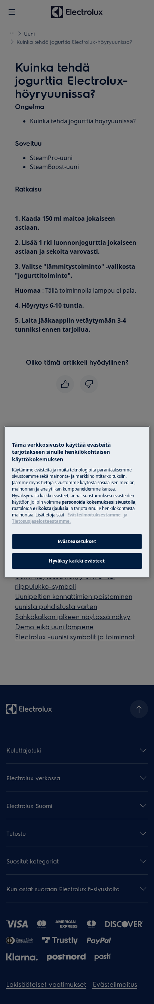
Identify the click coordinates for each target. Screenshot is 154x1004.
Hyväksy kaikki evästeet (77, 561)
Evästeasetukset (77, 541)
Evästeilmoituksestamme (94, 515)
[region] (77, 502)
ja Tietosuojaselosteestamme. (69, 518)
